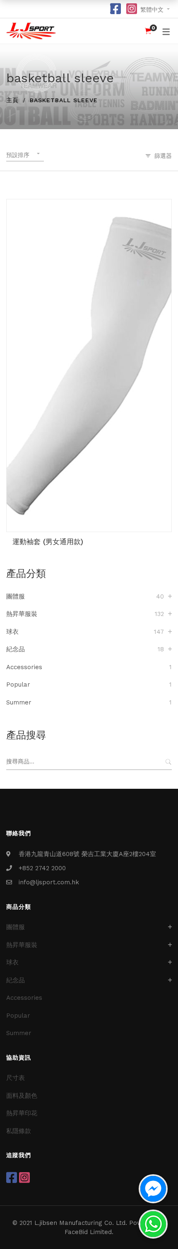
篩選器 (163, 155)
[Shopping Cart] (148, 31)
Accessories (24, 667)
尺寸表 (15, 1078)
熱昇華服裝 (21, 614)
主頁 (12, 100)
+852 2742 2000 (42, 868)
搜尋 (168, 761)
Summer (18, 702)
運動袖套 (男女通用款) (47, 541)
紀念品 (15, 649)
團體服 (15, 596)
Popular (18, 684)
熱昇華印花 (21, 1113)
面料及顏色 (21, 1095)
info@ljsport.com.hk (49, 882)
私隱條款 (18, 1131)
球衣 (12, 632)
